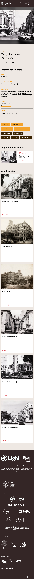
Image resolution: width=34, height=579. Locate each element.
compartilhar (8, 62)
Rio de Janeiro (6, 106)
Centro (3, 104)
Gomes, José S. (6, 113)
